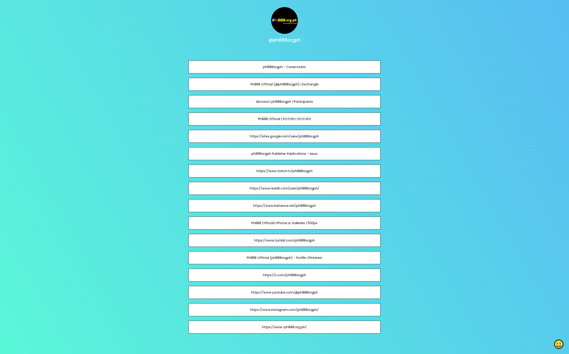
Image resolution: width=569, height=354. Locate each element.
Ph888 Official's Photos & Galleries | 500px (284, 223)
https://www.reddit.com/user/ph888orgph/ (284, 188)
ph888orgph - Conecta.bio (284, 67)
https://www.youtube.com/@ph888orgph (284, 292)
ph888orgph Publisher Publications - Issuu (284, 153)
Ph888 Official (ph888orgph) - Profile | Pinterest (284, 257)
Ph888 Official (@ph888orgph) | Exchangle (284, 84)
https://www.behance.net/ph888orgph (284, 205)
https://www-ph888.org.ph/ (284, 327)
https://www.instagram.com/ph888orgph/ (284, 310)
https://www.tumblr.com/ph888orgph (284, 240)
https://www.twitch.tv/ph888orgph (284, 171)
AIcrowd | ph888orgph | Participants (284, 101)
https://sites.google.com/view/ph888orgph (284, 136)
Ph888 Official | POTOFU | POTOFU (284, 119)
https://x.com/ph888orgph (284, 275)
